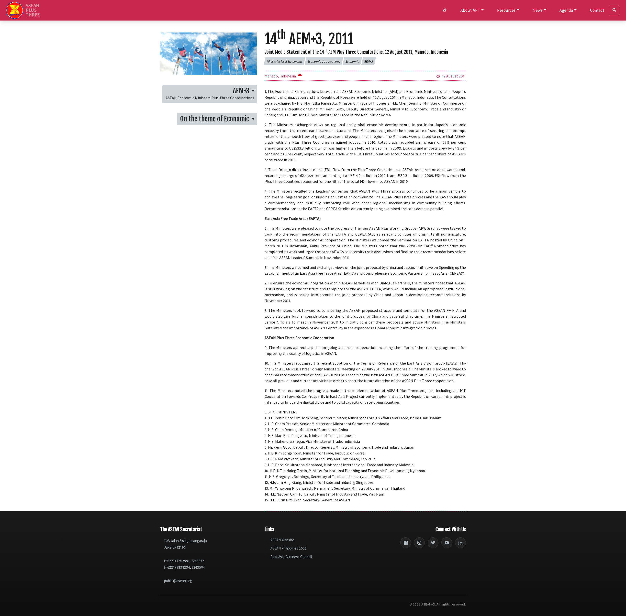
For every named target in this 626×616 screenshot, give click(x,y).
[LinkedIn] (460, 542)
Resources (506, 10)
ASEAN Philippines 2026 (288, 548)
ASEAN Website (282, 540)
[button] (284, 61)
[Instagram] (419, 542)
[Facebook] (405, 542)
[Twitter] (433, 542)
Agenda (566, 10)
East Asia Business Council (291, 556)
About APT (470, 10)
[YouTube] (446, 542)
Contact (597, 10)
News (538, 10)
